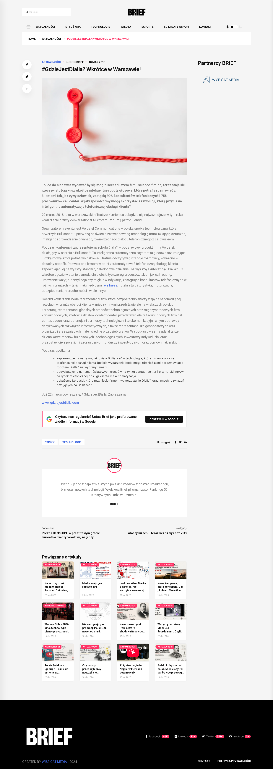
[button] (28, 26)
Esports (148, 26)
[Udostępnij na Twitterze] (27, 76)
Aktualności (45, 26)
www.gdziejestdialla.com (60, 402)
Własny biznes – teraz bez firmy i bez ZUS (157, 533)
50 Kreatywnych (176, 26)
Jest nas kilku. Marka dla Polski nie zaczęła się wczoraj (133, 587)
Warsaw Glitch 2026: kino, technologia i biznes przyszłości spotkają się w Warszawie (57, 631)
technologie (72, 442)
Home (32, 38)
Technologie (100, 26)
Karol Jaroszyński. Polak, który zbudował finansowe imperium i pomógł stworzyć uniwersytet (133, 631)
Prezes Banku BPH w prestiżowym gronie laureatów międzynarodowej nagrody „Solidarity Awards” (71, 535)
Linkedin (187, 736)
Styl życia (73, 26)
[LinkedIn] (185, 442)
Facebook (158, 736)
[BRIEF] (136, 12)
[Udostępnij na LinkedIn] (27, 88)
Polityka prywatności (234, 760)
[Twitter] (180, 442)
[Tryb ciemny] (240, 26)
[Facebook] (175, 442)
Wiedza (126, 26)
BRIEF (80, 62)
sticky (50, 442)
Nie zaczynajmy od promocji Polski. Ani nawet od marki (94, 628)
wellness (110, 285)
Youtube (241, 736)
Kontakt (205, 26)
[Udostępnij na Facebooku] (27, 64)
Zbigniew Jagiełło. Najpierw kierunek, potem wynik (131, 669)
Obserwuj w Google (164, 419)
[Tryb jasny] (227, 26)
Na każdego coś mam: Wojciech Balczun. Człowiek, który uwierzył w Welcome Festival (56, 590)
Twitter (214, 736)
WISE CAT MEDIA (54, 762)
